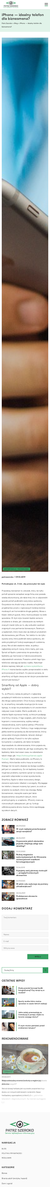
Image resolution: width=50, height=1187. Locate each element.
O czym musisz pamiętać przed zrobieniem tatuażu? (31, 1026)
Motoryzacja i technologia (16, 569)
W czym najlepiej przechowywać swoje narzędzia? (31, 830)
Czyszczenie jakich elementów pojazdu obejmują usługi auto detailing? (30, 843)
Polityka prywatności (12, 1153)
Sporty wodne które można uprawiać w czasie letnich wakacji (32, 1002)
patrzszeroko (8, 577)
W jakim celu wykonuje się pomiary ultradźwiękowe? (32, 885)
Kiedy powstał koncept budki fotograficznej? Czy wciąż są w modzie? (31, 990)
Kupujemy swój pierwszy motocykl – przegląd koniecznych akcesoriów (31, 873)
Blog (4, 1149)
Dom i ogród (7, 1183)
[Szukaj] (45, 970)
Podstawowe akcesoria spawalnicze (26, 897)
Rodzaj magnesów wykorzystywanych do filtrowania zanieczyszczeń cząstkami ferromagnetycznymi (31, 858)
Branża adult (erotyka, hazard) (14, 1178)
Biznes (4, 1173)
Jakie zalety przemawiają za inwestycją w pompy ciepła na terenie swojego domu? (31, 1014)
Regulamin (6, 1158)
